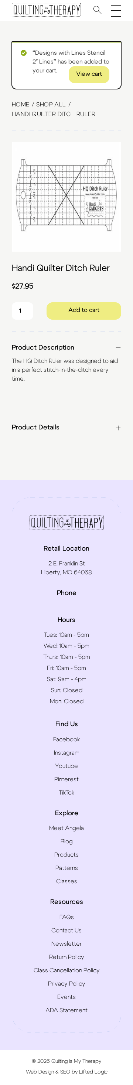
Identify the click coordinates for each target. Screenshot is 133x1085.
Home (21, 105)
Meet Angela (66, 828)
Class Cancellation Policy (67, 970)
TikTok (66, 793)
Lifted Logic (93, 1072)
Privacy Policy (66, 984)
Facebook (66, 739)
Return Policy (66, 957)
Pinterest (66, 779)
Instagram (66, 753)
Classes (66, 881)
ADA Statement (66, 1010)
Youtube (66, 766)
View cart (89, 74)
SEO (65, 1072)
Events (66, 997)
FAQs (66, 917)
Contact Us (66, 930)
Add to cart (83, 310)
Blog (67, 841)
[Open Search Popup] (97, 9)
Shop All (51, 105)
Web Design (40, 1072)
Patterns (66, 868)
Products (66, 855)
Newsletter (66, 944)
